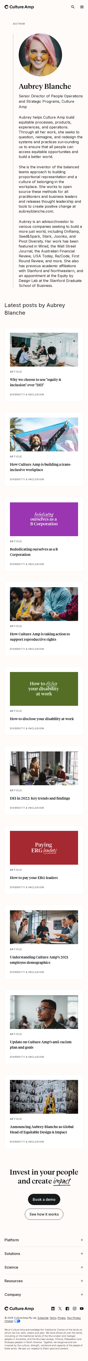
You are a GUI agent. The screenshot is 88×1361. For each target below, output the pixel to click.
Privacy (62, 1311)
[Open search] (73, 7)
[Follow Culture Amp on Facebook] (64, 1301)
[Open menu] (82, 7)
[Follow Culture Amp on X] (56, 1301)
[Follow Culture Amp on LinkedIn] (49, 1301)
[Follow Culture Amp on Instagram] (71, 1301)
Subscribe (42, 1311)
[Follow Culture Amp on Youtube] (78, 1301)
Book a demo (44, 1199)
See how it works (44, 1214)
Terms (53, 1311)
